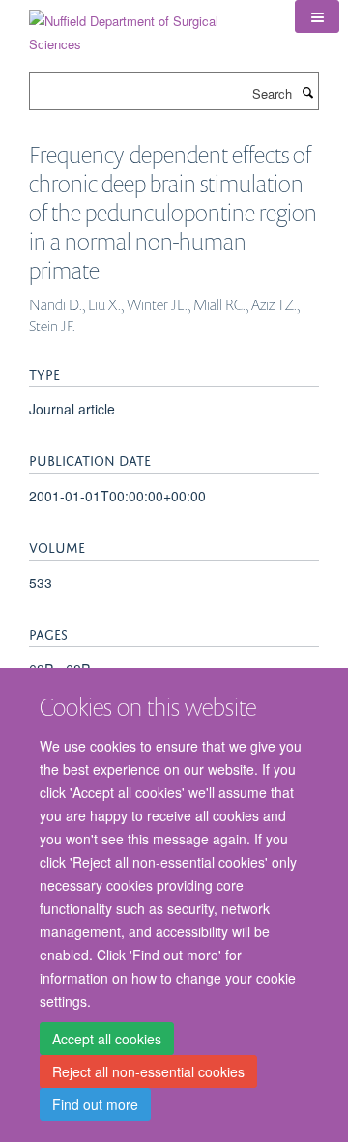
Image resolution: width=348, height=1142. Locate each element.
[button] (317, 16)
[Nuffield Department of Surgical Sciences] (147, 25)
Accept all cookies (106, 1038)
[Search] (307, 91)
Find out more (95, 1104)
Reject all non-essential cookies (148, 1071)
